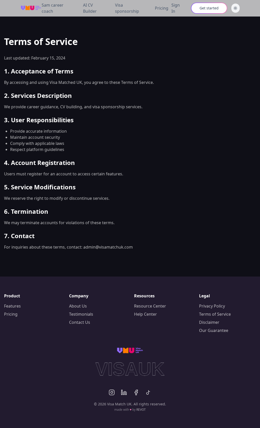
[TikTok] (148, 392)
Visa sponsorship (127, 8)
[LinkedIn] (124, 392)
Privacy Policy (212, 306)
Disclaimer (209, 322)
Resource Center (150, 306)
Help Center (145, 314)
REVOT (141, 409)
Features (12, 306)
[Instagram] (112, 392)
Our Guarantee (213, 330)
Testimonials (81, 314)
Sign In (175, 8)
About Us (78, 306)
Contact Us (79, 322)
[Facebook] (136, 392)
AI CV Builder (90, 8)
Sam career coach (52, 8)
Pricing (161, 8)
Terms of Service (215, 314)
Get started (209, 8)
